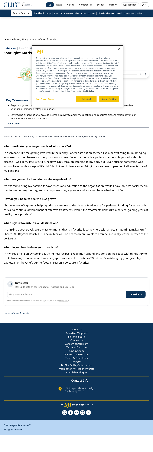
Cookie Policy (88, 91)
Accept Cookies (109, 99)
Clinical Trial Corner (106, 13)
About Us (76, 329)
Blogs (48, 13)
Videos (140, 13)
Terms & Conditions (76, 358)
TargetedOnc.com (76, 347)
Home (7, 39)
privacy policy (63, 300)
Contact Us (76, 340)
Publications (129, 13)
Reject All (86, 99)
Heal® (119, 13)
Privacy (76, 361)
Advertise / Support (77, 333)
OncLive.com (76, 351)
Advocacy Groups (20, 39)
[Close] (119, 49)
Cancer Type (19, 13)
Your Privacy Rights (76, 372)
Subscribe (134, 294)
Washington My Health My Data (76, 368)
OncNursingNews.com (76, 354)
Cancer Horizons (88, 13)
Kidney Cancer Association (18, 313)
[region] (77, 76)
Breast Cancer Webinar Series (66, 13)
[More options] (145, 74)
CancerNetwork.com (76, 343)
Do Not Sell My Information (76, 365)
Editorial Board (76, 336)
